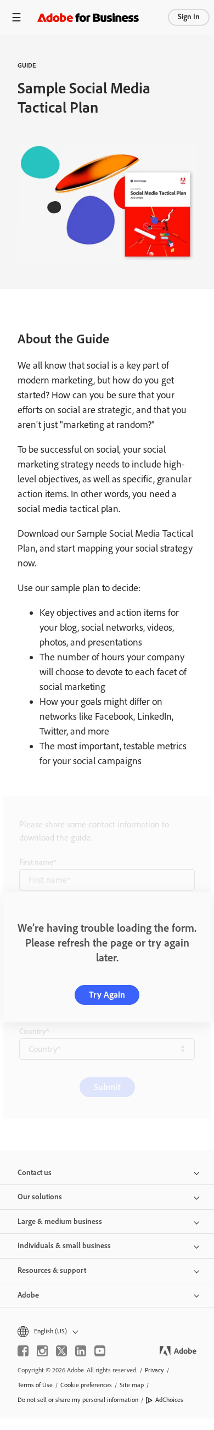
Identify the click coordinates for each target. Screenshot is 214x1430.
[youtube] (99, 1350)
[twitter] (61, 1350)
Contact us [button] (35, 1172)
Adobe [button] (28, 1295)
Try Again (107, 994)
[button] (107, 1331)
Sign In (189, 16)
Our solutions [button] (40, 1196)
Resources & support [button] (52, 1270)
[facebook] (23, 1350)
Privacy (154, 1370)
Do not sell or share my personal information (78, 1400)
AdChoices (169, 1400)
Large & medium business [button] (60, 1221)
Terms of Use (35, 1385)
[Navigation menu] (16, 17)
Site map (132, 1385)
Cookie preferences (86, 1385)
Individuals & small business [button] (64, 1245)
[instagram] (42, 1350)
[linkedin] (80, 1350)
